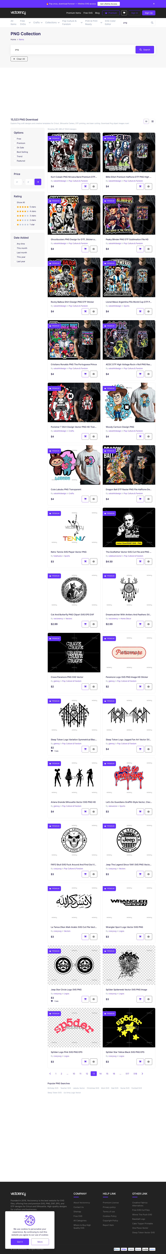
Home (13, 39)
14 (100, 1073)
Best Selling (22, 152)
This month (22, 248)
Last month (22, 252)
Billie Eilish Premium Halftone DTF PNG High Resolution (129, 177)
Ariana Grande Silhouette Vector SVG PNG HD (73, 802)
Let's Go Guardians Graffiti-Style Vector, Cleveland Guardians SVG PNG (129, 802)
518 (135, 1073)
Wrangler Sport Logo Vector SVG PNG (124, 927)
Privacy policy (109, 1207)
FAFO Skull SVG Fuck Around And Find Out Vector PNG (74, 864)
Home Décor (126, 618)
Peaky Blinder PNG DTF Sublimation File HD (127, 239)
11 (80, 1073)
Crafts (71, 431)
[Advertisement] (83, 93)
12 (87, 1073)
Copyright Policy (110, 1220)
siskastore (113, 806)
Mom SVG (105, 1088)
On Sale (20, 147)
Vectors (69, 618)
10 (74, 1073)
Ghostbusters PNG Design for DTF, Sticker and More (74, 239)
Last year (21, 261)
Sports (126, 306)
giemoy (57, 681)
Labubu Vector (79, 1088)
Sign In (134, 13)
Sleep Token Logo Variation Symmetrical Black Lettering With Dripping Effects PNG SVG (74, 739)
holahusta (58, 556)
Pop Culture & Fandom (78, 181)
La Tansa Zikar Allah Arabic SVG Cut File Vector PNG (74, 927)
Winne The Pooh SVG (142, 1214)
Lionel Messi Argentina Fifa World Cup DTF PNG (129, 302)
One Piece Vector (140, 1228)
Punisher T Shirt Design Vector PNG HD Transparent (74, 427)
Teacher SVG (65, 1088)
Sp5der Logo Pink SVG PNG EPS (66, 1052)
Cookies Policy (109, 1216)
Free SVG (78, 1216)
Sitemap (77, 1211)
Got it (20, 1241)
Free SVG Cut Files (141, 1210)
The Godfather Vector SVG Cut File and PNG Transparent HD (129, 552)
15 (107, 1073)
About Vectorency (82, 1202)
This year (21, 257)
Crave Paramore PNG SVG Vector (67, 677)
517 (127, 1073)
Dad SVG (114, 1088)
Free (19, 138)
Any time (21, 243)
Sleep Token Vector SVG (143, 1232)
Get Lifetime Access (108, 4)
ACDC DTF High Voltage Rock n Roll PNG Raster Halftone (129, 364)
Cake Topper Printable (142, 1223)
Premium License (111, 1202)
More (40, 1241)
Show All (21, 202)
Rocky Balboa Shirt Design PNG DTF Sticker (72, 302)
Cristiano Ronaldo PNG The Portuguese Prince (74, 364)
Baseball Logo (138, 1219)
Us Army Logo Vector (72, 1093)
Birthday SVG (53, 1088)
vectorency (58, 618)
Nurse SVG (124, 1088)
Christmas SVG (93, 1088)
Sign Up (149, 13)
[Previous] (50, 1073)
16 (114, 1073)
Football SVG (137, 1088)
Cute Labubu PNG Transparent (66, 489)
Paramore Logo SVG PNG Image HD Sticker (127, 677)
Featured (21, 161)
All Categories (80, 1220)
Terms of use (109, 1211)
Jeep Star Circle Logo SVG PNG (66, 989)
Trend (19, 156)
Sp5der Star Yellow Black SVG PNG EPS (125, 1052)
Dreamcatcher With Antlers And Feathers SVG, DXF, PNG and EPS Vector (129, 614)
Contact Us (79, 1207)
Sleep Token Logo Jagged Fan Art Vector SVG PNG (129, 739)
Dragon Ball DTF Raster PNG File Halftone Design (129, 489)
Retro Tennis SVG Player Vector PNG (69, 552)
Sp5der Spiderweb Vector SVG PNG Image (126, 989)
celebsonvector (115, 556)
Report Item (108, 1225)
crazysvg (57, 868)
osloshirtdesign (60, 181)
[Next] (142, 1073)
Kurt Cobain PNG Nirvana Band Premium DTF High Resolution (74, 177)
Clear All (20, 59)
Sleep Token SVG (55, 1093)
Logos (121, 931)
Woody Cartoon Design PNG (120, 427)
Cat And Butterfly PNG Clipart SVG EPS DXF (72, 614)
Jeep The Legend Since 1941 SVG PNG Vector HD (129, 864)
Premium (112, 13)
